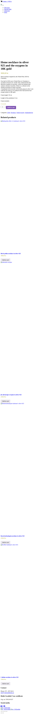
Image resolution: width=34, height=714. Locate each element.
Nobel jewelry (20, 112)
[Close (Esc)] (6, 711)
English (8, 708)
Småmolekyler (29, 112)
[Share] (5, 711)
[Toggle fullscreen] (3, 711)
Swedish (8, 709)
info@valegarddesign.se (7, 692)
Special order (7, 9)
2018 (8, 112)
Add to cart (11, 107)
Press (5, 12)
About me (7, 11)
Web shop (7, 7)
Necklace (13, 112)
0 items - (7, 1)
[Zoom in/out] (1, 711)
